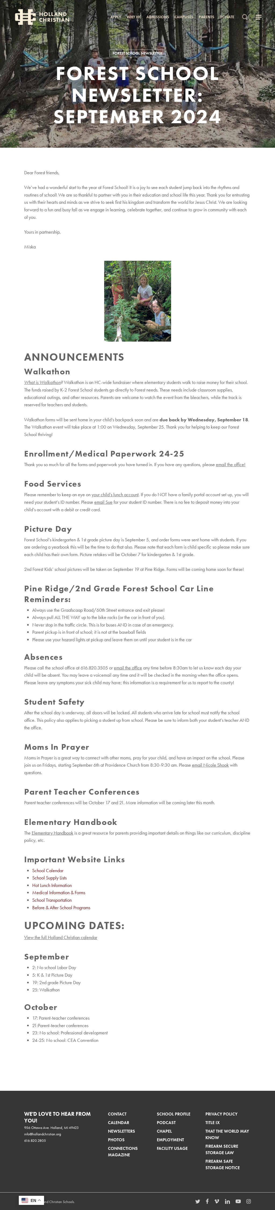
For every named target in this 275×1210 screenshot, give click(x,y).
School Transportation (52, 900)
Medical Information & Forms (58, 892)
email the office (128, 668)
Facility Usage (172, 1148)
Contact (117, 1114)
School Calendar (47, 870)
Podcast (166, 1122)
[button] (259, 17)
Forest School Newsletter (137, 53)
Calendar (118, 1122)
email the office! (230, 464)
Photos (116, 1140)
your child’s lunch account (115, 494)
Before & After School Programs (61, 907)
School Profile (173, 1114)
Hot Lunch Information (52, 885)
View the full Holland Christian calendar (60, 937)
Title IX (212, 1122)
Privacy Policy (221, 1114)
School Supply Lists (49, 878)
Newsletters (121, 1131)
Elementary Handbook (52, 833)
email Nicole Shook (210, 765)
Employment (170, 1140)
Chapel (164, 1131)
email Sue (103, 502)
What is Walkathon (42, 382)
